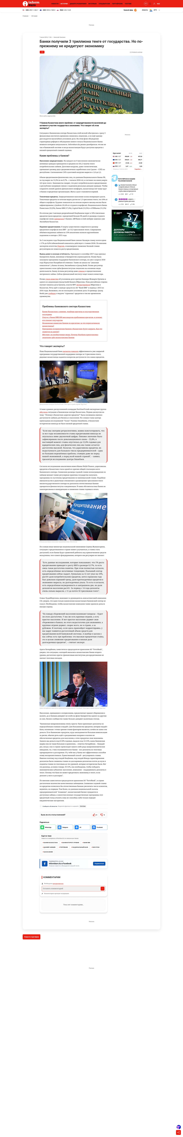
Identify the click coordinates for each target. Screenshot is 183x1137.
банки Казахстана (51, 842)
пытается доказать (70, 351)
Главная (25, 16)
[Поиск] (150, 3)
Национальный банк (80, 847)
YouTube (128, 4)
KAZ (158, 4)
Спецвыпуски (104, 4)
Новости (54, 4)
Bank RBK (87, 842)
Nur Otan (96, 847)
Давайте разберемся (78, 4)
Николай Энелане (59, 37)
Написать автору (137, 52)
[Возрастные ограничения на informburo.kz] (145, 3)
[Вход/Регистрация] (154, 3)
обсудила (44, 412)
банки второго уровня (70, 842)
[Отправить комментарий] (102, 888)
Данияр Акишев (49, 847)
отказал (81, 271)
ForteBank (64, 847)
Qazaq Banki (48, 852)
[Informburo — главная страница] (31, 3)
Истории (64, 4)
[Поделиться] (178, 1132)
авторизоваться (58, 883)
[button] (151, 10)
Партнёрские (117, 4)
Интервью (92, 4)
